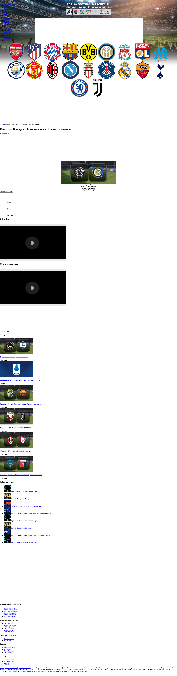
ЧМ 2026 (6, 40)
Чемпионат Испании (10, 611)
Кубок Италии (8, 37)
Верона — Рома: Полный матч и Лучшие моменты (20, 404)
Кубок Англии (8, 30)
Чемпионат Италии (10, 613)
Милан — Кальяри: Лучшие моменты (15, 451)
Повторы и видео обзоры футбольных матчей (15, 668)
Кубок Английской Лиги (11, 625)
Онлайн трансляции (10, 7)
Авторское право (9, 661)
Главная (2, 124)
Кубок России (8, 29)
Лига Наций (7, 38)
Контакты (7, 665)
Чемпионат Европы (10, 647)
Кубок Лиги (7, 32)
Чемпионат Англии (10, 608)
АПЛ (5, 14)
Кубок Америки (9, 651)
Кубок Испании (9, 35)
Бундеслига (7, 15)
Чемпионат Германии (10, 609)
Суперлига (7, 24)
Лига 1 (6, 20)
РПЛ (5, 10)
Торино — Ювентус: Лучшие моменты (15, 428)
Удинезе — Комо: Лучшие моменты (14, 357)
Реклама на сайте (9, 660)
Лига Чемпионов (9, 25)
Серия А (6, 19)
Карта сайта (7, 663)
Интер (8, 331)
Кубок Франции (9, 631)
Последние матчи (9, 4)
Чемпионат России (10, 616)
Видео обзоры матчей (10, 5)
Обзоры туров (8, 9)
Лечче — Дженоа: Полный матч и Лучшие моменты (21, 475)
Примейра (7, 22)
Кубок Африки (8, 652)
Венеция (2, 331)
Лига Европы (8, 27)
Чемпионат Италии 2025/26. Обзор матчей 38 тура (20, 380)
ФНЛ (5, 12)
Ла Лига (6, 17)
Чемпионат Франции (10, 614)
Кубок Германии (9, 33)
